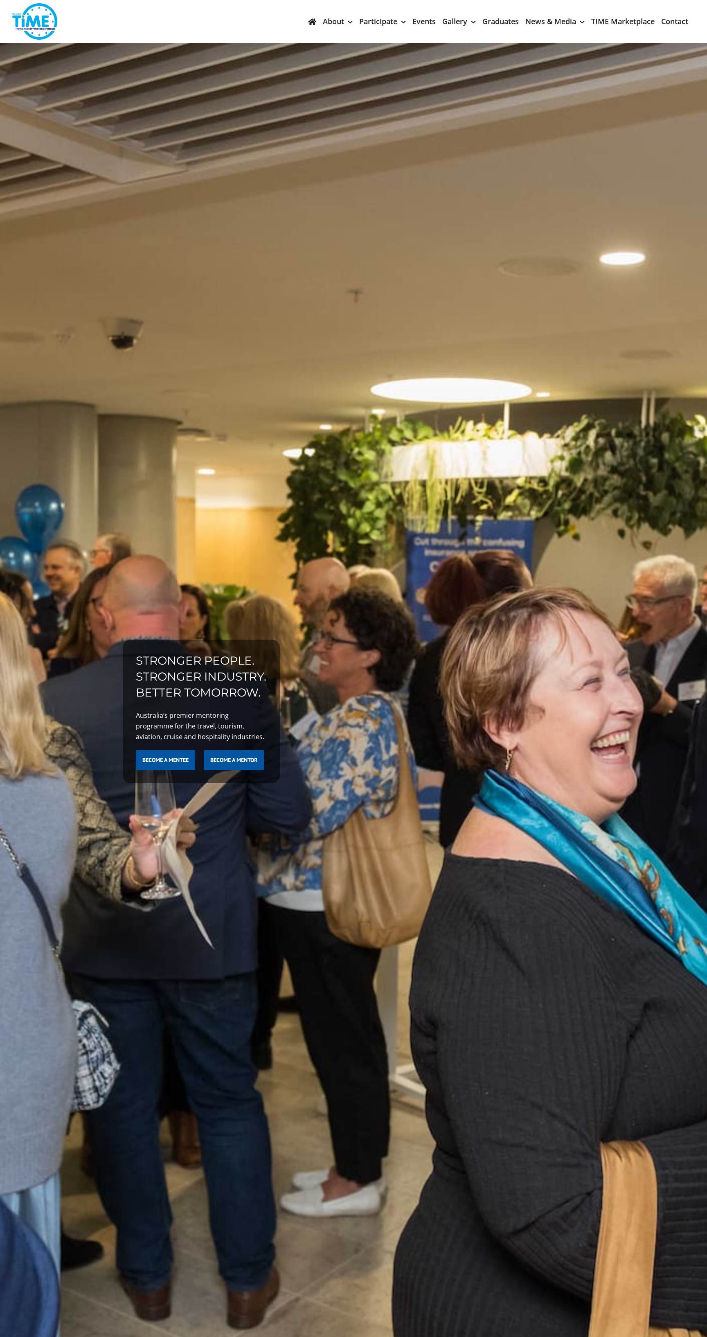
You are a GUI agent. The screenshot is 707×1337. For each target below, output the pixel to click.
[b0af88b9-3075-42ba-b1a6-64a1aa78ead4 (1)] (34, 6)
